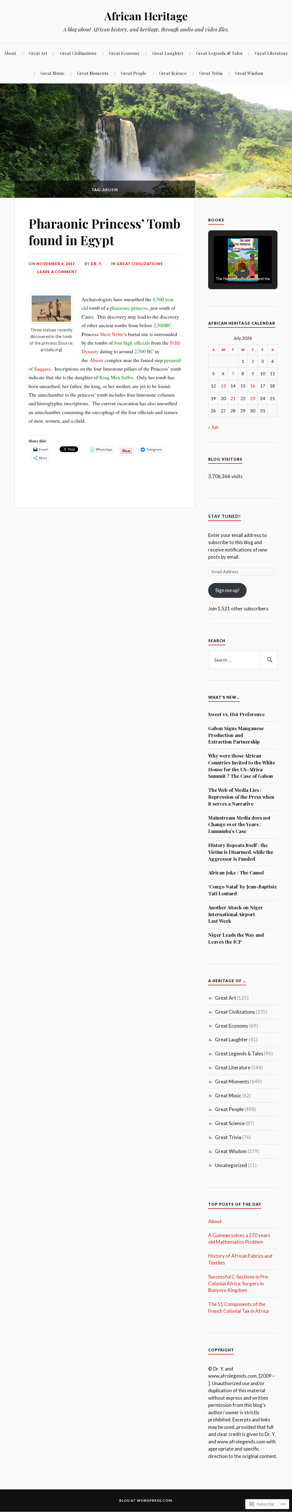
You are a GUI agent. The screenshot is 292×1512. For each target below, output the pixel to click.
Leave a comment (57, 271)
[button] (230, 268)
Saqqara (42, 368)
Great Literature (271, 53)
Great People (134, 73)
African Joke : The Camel (236, 872)
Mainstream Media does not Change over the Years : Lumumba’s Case (239, 824)
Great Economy (124, 53)
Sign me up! (227, 590)
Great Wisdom (249, 73)
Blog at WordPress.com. (146, 1500)
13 (223, 385)
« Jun (213, 427)
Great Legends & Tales (219, 53)
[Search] (268, 660)
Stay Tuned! (224, 516)
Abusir (97, 360)
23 (252, 398)
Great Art (38, 53)
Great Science (173, 73)
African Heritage (146, 16)
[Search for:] (242, 660)
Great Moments (92, 73)
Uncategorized (231, 1165)
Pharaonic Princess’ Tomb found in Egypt (105, 231)
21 (233, 398)
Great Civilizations (78, 53)
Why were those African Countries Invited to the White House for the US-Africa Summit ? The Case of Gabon (241, 765)
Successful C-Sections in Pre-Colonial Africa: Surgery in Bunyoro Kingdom (238, 1283)
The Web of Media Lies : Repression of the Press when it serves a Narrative (241, 797)
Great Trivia (211, 73)
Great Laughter (168, 53)
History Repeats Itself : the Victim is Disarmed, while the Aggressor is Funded (240, 852)
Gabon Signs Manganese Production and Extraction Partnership (236, 735)
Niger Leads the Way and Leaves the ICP (236, 938)
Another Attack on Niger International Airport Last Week (235, 914)
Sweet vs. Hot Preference (236, 714)
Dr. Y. (96, 263)
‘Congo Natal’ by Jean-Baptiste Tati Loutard (242, 889)
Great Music (52, 73)
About (10, 53)
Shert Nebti (111, 334)
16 (252, 385)
